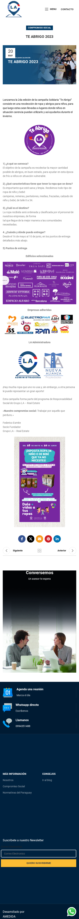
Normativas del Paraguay (17, 792)
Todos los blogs (39, 550)
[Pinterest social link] (48, 539)
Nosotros (8, 780)
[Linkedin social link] (57, 539)
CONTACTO (67, 9)
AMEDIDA (9, 916)
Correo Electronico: (11, 846)
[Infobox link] (39, 693)
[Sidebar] (4, 280)
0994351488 (23, 726)
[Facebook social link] (22, 539)
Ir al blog (47, 780)
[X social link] (30, 539)
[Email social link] (39, 539)
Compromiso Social (39, 27)
